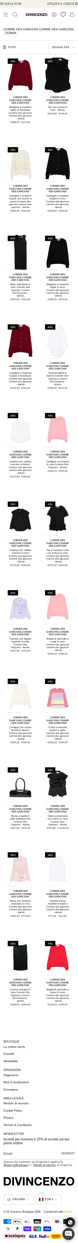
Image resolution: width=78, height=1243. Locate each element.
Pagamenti (10, 1075)
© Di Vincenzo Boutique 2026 (22, 1211)
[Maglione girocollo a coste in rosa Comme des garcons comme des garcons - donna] (57, 606)
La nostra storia (14, 1046)
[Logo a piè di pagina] (39, 1181)
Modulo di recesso (16, 1103)
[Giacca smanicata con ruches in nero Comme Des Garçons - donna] (57, 783)
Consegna (10, 1089)
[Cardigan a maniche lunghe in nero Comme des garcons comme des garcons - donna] (57, 163)
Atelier (68, 1211)
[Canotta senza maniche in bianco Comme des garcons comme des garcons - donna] (57, 868)
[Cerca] (15, 15)
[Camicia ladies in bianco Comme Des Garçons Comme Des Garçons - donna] (57, 340)
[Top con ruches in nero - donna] (57, 75)
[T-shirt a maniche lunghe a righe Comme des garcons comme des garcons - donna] (57, 695)
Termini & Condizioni (17, 1125)
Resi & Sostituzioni (16, 1082)
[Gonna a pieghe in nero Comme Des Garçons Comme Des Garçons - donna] (20, 957)
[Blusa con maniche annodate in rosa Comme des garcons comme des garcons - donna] (20, 868)
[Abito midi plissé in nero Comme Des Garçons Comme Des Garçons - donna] (20, 252)
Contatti (8, 1053)
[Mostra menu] (5, 15)
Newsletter (10, 1061)
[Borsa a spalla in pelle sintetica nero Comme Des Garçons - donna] (20, 783)
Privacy (8, 1117)
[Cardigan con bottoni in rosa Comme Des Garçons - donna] (57, 429)
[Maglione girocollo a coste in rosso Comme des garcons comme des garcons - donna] (57, 957)
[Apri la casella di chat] (68, 1234)
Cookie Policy (12, 1110)
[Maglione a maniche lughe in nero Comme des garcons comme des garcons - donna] (57, 252)
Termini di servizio (44, 1165)
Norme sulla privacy (15, 1165)
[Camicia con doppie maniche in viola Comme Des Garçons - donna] (20, 606)
